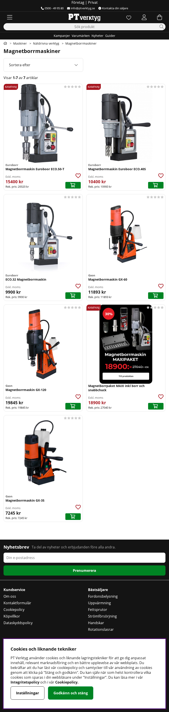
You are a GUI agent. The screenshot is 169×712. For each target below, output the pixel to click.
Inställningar (27, 693)
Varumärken (81, 36)
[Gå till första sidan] (5, 43)
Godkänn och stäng (70, 693)
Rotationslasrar (101, 629)
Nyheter (97, 36)
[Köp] (73, 185)
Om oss (10, 596)
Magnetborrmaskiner (81, 43)
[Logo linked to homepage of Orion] (84, 17)
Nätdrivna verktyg (46, 43)
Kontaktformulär (17, 603)
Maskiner (20, 43)
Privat (93, 2)
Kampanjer (62, 36)
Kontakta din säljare (115, 8)
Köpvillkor (12, 616)
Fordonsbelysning (103, 596)
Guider (110, 36)
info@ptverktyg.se (83, 8)
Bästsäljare (98, 589)
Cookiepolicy (14, 609)
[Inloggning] (144, 17)
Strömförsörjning (102, 616)
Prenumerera (84, 570)
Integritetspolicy (25, 682)
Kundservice (14, 589)
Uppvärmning (99, 603)
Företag (78, 2)
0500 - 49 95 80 (54, 8)
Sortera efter (19, 64)
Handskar (96, 622)
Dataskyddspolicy (18, 622)
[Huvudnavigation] (9, 17)
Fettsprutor (97, 609)
